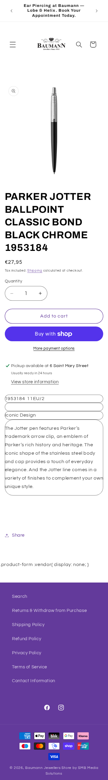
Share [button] (18, 535)
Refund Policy (26, 639)
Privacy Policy (26, 653)
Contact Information (33, 681)
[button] (13, 44)
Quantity (13, 281)
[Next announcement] (96, 10)
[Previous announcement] (11, 10)
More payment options (54, 349)
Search (19, 596)
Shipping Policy (28, 624)
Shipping (34, 270)
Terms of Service (29, 667)
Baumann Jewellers (43, 767)
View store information (35, 382)
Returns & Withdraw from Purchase (49, 610)
